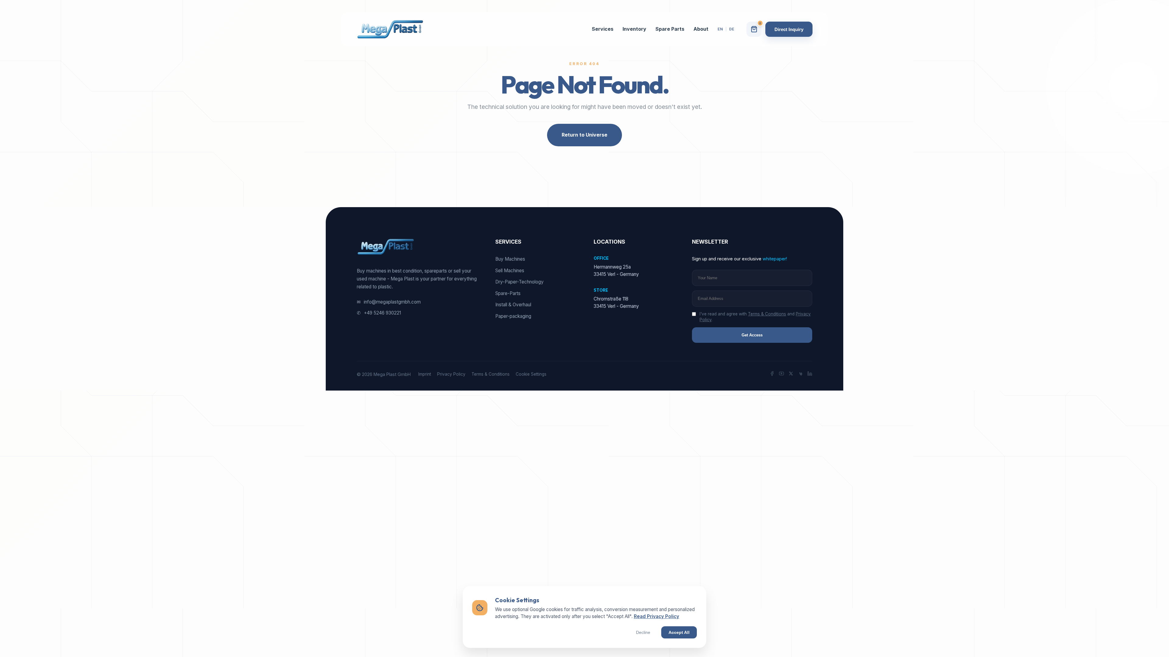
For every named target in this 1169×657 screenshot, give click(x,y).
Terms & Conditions (767, 313)
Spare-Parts (508, 293)
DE (731, 29)
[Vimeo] (800, 374)
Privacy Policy (451, 374)
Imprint (424, 374)
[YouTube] (781, 374)
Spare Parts (669, 29)
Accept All (679, 632)
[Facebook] (772, 374)
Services (602, 29)
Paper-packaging (513, 316)
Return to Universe (584, 135)
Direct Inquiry (788, 29)
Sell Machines (509, 270)
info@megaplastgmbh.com (389, 302)
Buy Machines (510, 259)
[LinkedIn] (809, 374)
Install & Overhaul (513, 305)
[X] (790, 374)
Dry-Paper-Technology (519, 282)
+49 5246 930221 (379, 313)
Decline (643, 632)
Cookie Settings (531, 374)
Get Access (752, 335)
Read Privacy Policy (656, 616)
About (700, 29)
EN (720, 29)
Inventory (634, 29)
